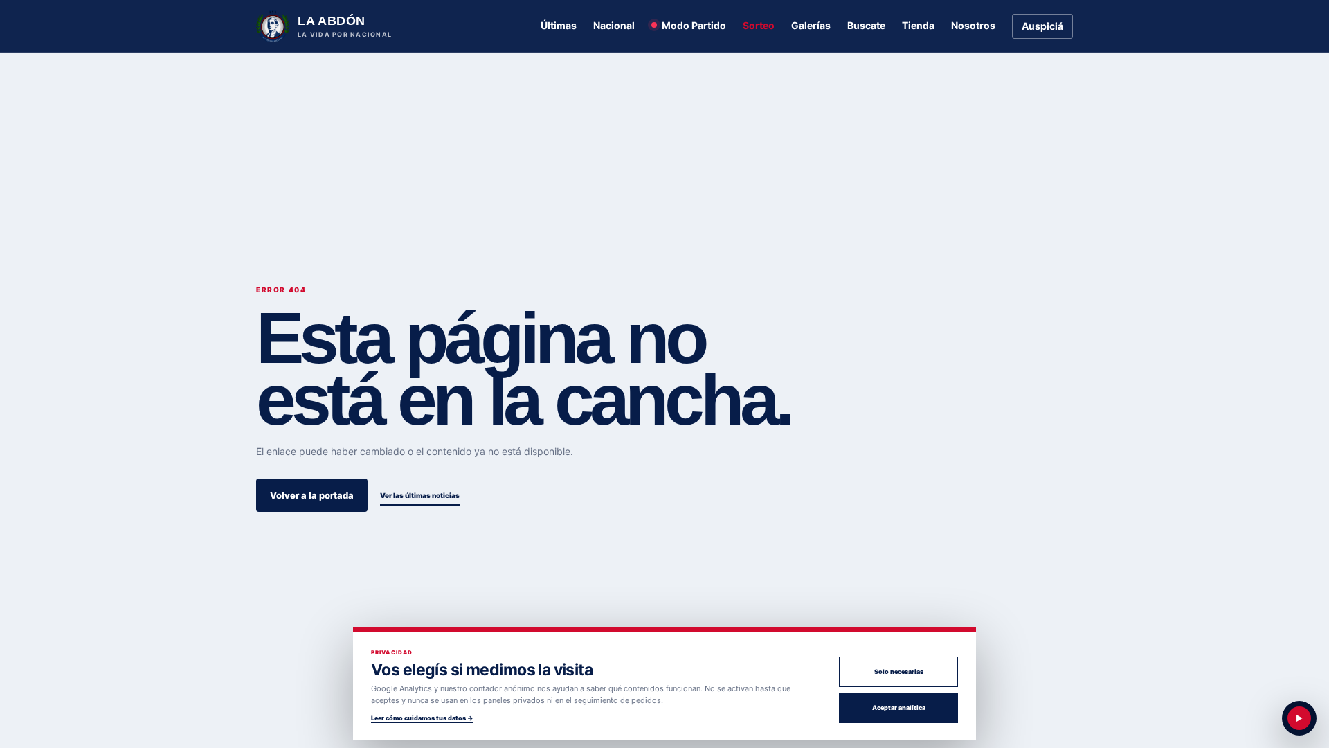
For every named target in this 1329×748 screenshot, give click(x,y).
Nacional (614, 25)
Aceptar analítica (898, 707)
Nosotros (973, 25)
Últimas (559, 25)
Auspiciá (1042, 26)
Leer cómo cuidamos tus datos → (422, 718)
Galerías (811, 25)
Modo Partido (694, 25)
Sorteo (759, 25)
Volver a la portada (312, 495)
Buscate (866, 25)
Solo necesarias (898, 671)
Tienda (918, 25)
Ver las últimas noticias (420, 495)
